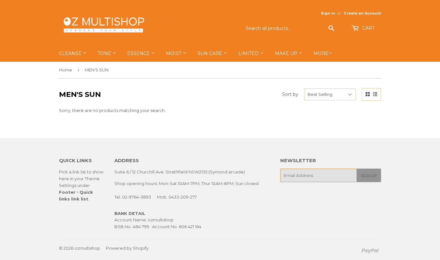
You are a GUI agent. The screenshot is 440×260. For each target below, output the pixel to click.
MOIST (174, 53)
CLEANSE (71, 53)
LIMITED (249, 53)
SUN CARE (210, 53)
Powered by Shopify (127, 248)
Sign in (328, 13)
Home (65, 69)
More (321, 53)
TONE (105, 53)
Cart (368, 28)
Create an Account (362, 13)
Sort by (290, 94)
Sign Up (369, 175)
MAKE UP (287, 53)
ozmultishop (87, 248)
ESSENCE (139, 53)
